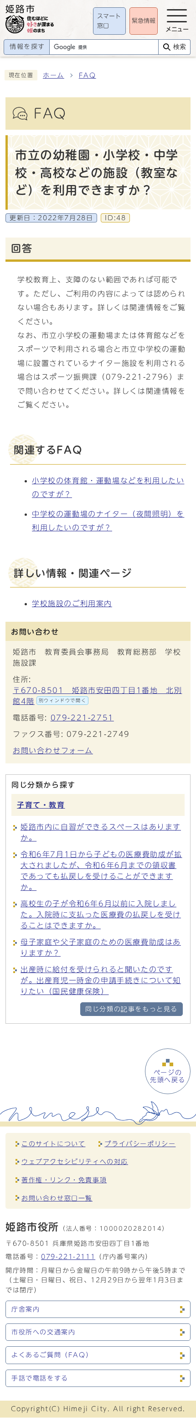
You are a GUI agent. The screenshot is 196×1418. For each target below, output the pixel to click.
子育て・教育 (41, 805)
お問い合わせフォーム (53, 750)
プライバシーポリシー (139, 1143)
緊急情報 (143, 21)
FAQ (87, 75)
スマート (109, 21)
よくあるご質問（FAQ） (52, 1355)
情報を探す (27, 46)
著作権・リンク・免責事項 (64, 1179)
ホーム (53, 75)
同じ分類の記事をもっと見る (131, 1009)
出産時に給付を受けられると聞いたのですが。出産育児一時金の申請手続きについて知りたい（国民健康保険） (101, 980)
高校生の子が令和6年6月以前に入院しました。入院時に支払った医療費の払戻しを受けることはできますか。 (101, 914)
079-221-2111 (68, 1256)
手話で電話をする (39, 1378)
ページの (168, 1076)
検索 (179, 46)
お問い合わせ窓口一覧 (57, 1198)
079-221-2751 (82, 717)
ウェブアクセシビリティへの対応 (74, 1161)
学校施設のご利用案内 (72, 603)
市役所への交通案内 (43, 1332)
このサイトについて (53, 1143)
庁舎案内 (25, 1309)
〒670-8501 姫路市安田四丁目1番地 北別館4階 (97, 696)
